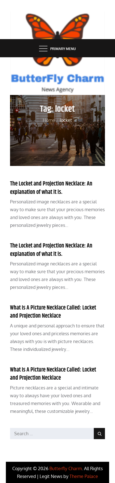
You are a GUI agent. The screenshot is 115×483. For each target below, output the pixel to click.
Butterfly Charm (65, 468)
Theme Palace (84, 476)
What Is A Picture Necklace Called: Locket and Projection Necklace (53, 311)
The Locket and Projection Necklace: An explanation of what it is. (51, 187)
